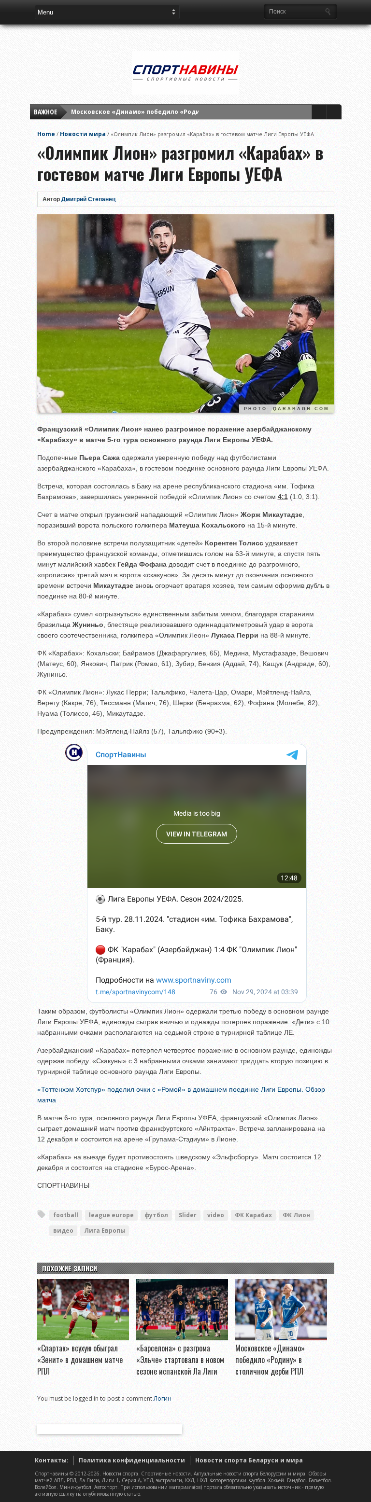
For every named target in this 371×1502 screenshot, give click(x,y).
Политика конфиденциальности (132, 1460)
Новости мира (83, 134)
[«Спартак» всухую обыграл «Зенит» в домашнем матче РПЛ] (83, 1338)
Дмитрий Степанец (88, 199)
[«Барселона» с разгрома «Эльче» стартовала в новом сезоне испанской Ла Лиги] (182, 1338)
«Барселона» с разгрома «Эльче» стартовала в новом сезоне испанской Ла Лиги (180, 1359)
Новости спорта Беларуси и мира (249, 1460)
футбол (156, 1215)
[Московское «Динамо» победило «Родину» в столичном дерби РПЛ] (281, 1338)
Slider (188, 1215)
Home (46, 134)
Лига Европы (104, 1230)
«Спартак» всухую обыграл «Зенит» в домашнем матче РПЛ (80, 1359)
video (215, 1215)
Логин (162, 1398)
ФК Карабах (253, 1215)
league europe (111, 1215)
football (65, 1215)
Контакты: (52, 1460)
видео (63, 1230)
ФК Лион (296, 1215)
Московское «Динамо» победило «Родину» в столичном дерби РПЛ (180, 112)
